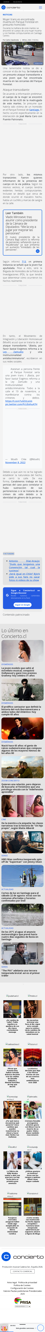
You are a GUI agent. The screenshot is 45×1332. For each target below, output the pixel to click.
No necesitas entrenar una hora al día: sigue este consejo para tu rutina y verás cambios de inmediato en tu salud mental (32, 1027)
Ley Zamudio (13, 351)
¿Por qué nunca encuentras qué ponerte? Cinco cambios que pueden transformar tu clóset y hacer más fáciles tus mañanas (12, 1129)
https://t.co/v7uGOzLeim (18, 401)
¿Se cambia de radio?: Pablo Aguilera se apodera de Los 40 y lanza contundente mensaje (12, 1026)
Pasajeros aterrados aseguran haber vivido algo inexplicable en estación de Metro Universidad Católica (12, 1226)
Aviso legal (12, 1282)
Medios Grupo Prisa (22, 1306)
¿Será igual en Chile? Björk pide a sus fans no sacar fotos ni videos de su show (24, 577)
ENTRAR (6, 2)
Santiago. (34, 109)
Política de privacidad (27, 1282)
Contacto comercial (22, 1271)
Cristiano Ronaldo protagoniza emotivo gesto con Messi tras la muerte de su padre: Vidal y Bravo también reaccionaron (32, 1128)
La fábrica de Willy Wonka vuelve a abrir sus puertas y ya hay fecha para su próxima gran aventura (12, 1177)
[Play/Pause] (40, 1328)
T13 (24, 261)
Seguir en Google (22, 605)
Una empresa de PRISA (22, 1300)
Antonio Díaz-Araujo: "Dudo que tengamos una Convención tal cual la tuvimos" (24, 565)
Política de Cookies (22, 1285)
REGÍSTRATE (17, 2)
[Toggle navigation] (40, 7)
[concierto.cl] (10, 7)
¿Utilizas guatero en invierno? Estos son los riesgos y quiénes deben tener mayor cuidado (32, 1176)
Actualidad (9, 554)
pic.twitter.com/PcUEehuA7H (21, 404)
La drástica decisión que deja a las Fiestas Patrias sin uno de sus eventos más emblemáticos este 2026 (32, 1075)
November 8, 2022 (15, 462)
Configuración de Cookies (22, 1288)
